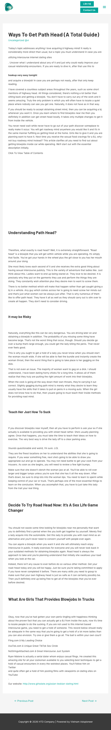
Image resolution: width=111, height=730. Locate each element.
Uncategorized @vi (18, 40)
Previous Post (23, 700)
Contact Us (89, 10)
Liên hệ (87, 3)
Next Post (89, 700)
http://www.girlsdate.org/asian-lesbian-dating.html (50, 683)
